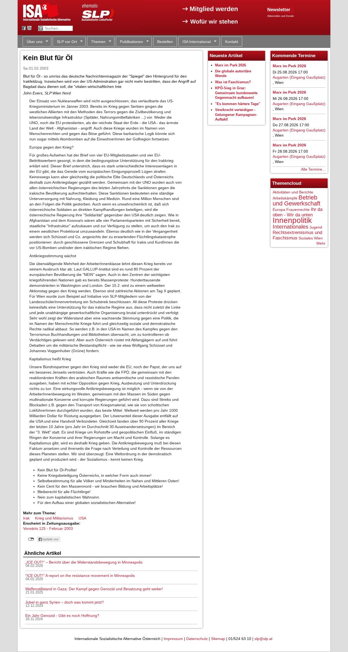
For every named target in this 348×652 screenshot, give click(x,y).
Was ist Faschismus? (233, 82)
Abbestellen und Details (280, 16)
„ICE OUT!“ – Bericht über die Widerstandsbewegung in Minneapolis (83, 562)
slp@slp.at (263, 638)
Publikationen (129, 41)
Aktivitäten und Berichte (293, 192)
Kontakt (231, 41)
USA (82, 518)
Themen (96, 41)
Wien (318, 238)
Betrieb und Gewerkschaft (296, 200)
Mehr (320, 243)
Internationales (290, 227)
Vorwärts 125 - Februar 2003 (48, 528)
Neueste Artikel (226, 55)
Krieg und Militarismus (54, 518)
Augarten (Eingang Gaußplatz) (299, 77)
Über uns (32, 41)
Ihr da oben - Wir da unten (297, 212)
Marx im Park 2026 (230, 65)
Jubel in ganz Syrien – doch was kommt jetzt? (64, 602)
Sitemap (218, 638)
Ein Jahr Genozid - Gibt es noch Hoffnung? (62, 615)
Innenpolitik (292, 220)
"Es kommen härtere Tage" (237, 104)
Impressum (173, 638)
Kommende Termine (293, 55)
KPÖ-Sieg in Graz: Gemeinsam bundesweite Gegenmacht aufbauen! (236, 93)
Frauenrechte (298, 209)
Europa (279, 209)
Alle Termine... (313, 169)
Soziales (306, 238)
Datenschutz (197, 638)
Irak (26, 518)
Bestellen (165, 41)
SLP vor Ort (65, 41)
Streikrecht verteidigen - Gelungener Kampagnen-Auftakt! (236, 114)
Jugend (315, 227)
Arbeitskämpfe (285, 198)
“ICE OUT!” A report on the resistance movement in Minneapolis (80, 575)
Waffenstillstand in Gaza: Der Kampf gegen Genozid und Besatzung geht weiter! (94, 589)
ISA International (194, 41)
